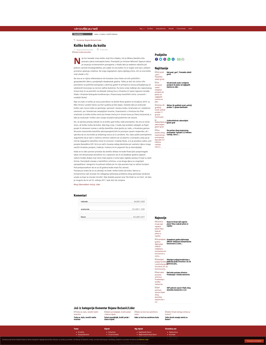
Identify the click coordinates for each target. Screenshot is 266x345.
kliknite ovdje (143, 340)
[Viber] (164, 60)
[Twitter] (160, 60)
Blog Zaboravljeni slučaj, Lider (87, 184)
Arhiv (190, 29)
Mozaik (171, 29)
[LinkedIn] (173, 60)
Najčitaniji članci (145, 332)
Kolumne (111, 332)
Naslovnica (173, 332)
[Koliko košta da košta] (112, 52)
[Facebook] (156, 60)
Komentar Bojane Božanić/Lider (88, 40)
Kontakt (172, 334)
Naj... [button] (141, 29)
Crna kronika (181, 29)
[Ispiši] (182, 60)
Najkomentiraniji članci (148, 334)
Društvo (150, 29)
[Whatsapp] (169, 60)
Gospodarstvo (161, 29)
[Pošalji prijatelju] (178, 60)
